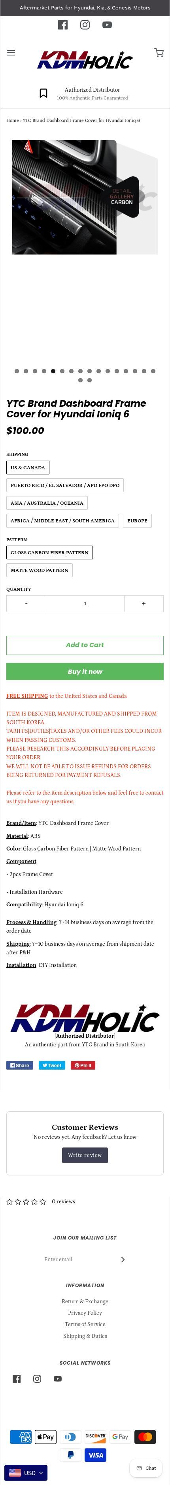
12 (117, 371)
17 (80, 380)
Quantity (18, 589)
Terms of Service (85, 1324)
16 (153, 371)
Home (12, 120)
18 (89, 380)
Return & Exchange (85, 1302)
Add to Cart (85, 644)
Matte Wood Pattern (39, 571)
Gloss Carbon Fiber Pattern (50, 553)
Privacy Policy (85, 1313)
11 (108, 371)
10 (98, 371)
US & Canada (28, 468)
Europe (137, 521)
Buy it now (85, 671)
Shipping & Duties (85, 1336)
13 (126, 371)
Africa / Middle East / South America (63, 521)
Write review (85, 1155)
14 (135, 371)
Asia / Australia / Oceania (47, 503)
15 (144, 371)
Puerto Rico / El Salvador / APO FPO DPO (65, 486)
